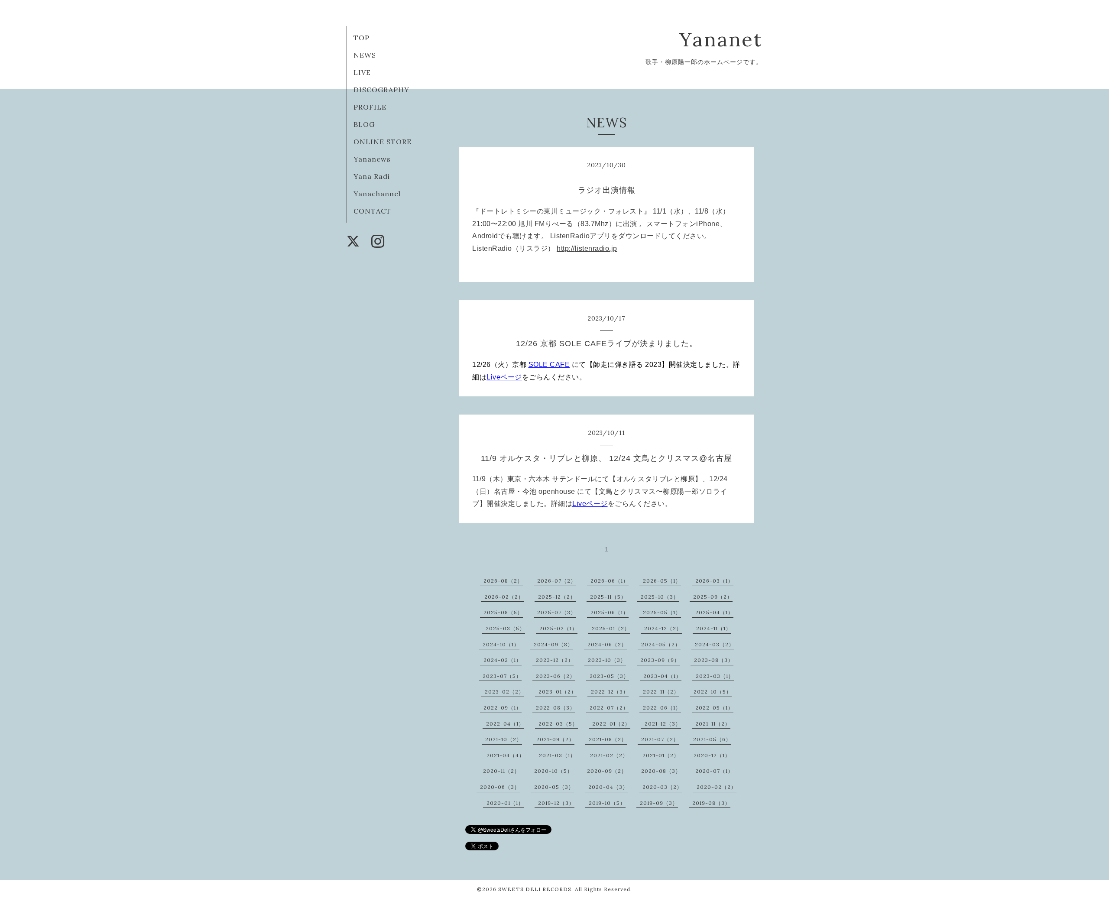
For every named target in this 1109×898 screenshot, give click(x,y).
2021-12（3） (663, 723)
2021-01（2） (660, 755)
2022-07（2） (609, 707)
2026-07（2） (556, 580)
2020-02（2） (716, 787)
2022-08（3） (555, 707)
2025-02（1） (558, 628)
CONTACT (372, 211)
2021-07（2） (660, 739)
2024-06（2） (607, 644)
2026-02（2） (504, 596)
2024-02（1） (502, 660)
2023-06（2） (555, 676)
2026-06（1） (609, 580)
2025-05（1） (662, 612)
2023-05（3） (609, 676)
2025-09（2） (713, 596)
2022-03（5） (558, 723)
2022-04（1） (505, 723)
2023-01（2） (557, 691)
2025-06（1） (609, 612)
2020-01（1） (505, 803)
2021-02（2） (609, 755)
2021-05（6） (712, 739)
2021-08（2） (608, 739)
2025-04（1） (714, 612)
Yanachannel (377, 193)
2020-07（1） (714, 771)
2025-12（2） (557, 596)
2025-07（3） (556, 612)
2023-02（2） (504, 691)
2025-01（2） (611, 628)
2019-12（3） (556, 803)
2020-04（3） (608, 787)
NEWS (364, 55)
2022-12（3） (610, 691)
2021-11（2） (712, 723)
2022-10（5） (713, 691)
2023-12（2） (555, 660)
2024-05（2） (661, 644)
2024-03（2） (714, 644)
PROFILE (369, 107)
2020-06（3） (500, 787)
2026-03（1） (714, 580)
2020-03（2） (662, 787)
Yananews (372, 159)
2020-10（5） (553, 771)
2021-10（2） (503, 739)
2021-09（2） (555, 739)
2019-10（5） (607, 803)
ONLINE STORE (382, 141)
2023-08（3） (713, 660)
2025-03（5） (505, 628)
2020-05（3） (554, 787)
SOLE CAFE (549, 364)
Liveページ (504, 377)
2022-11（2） (661, 691)
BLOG (364, 124)
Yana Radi (371, 176)
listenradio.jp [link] (587, 248)
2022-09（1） (502, 707)
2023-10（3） (607, 660)
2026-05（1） (662, 580)
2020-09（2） (607, 771)
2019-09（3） (659, 803)
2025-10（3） (660, 596)
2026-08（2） (503, 580)
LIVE (362, 72)
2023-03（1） (715, 676)
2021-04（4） (505, 755)
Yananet (720, 39)
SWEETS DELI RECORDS (534, 889)
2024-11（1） (713, 628)
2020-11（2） (501, 771)
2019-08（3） (711, 803)
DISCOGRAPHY (381, 89)
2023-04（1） (662, 676)
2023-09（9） (660, 660)
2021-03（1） (557, 755)
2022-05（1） (714, 707)
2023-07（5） (502, 676)
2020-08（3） (661, 771)
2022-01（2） (611, 723)
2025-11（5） (608, 596)
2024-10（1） (501, 644)
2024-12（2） (663, 628)
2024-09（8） (553, 644)
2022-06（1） (662, 707)
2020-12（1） (712, 755)
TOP (361, 37)
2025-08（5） (503, 612)
